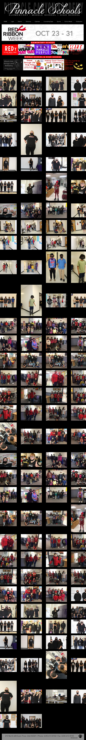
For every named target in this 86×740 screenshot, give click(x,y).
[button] (12, 22)
